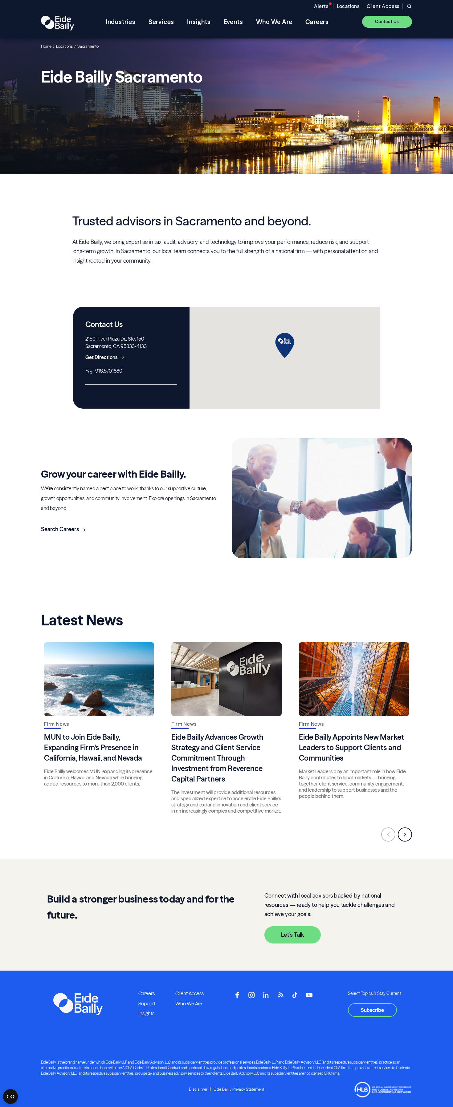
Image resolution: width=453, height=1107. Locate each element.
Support (146, 1003)
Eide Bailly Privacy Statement (239, 1089)
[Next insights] (405, 834)
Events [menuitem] (233, 22)
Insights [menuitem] (198, 22)
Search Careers (60, 529)
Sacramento (88, 46)
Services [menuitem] (161, 22)
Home (46, 46)
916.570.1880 (108, 371)
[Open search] (409, 6)
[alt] (57, 21)
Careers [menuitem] (317, 22)
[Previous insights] (388, 834)
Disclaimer (198, 1089)
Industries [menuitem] (121, 22)
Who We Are (188, 1003)
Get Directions (101, 357)
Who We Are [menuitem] (274, 22)
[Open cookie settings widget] (10, 1096)
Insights (146, 1013)
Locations (348, 6)
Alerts (321, 6)
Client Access (383, 6)
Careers (146, 993)
